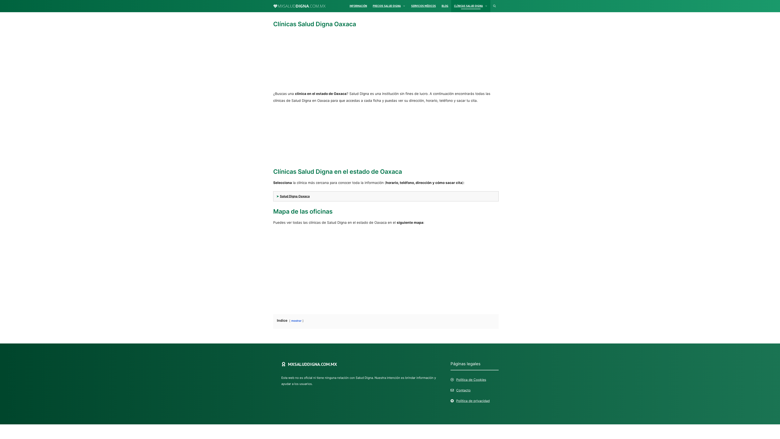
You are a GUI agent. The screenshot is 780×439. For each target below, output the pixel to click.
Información (358, 6)
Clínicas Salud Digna (468, 6)
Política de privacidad (473, 401)
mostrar (296, 320)
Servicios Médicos (423, 6)
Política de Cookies (471, 380)
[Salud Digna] (299, 6)
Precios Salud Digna (387, 6)
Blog (445, 6)
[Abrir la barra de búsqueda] (494, 6)
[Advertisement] (386, 60)
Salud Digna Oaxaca (295, 196)
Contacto (463, 390)
